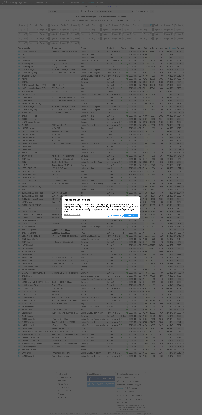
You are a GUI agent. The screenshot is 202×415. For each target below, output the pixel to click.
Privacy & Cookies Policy (72, 215)
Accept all (131, 215)
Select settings (115, 215)
